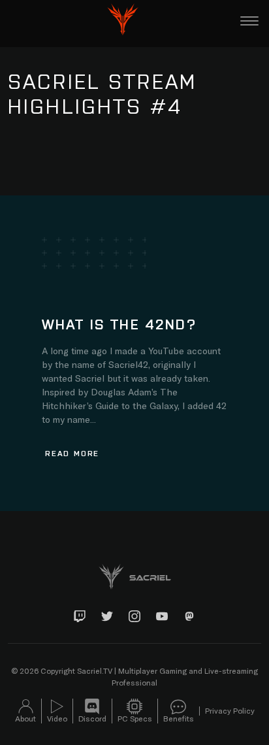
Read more (72, 453)
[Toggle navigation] (249, 21)
